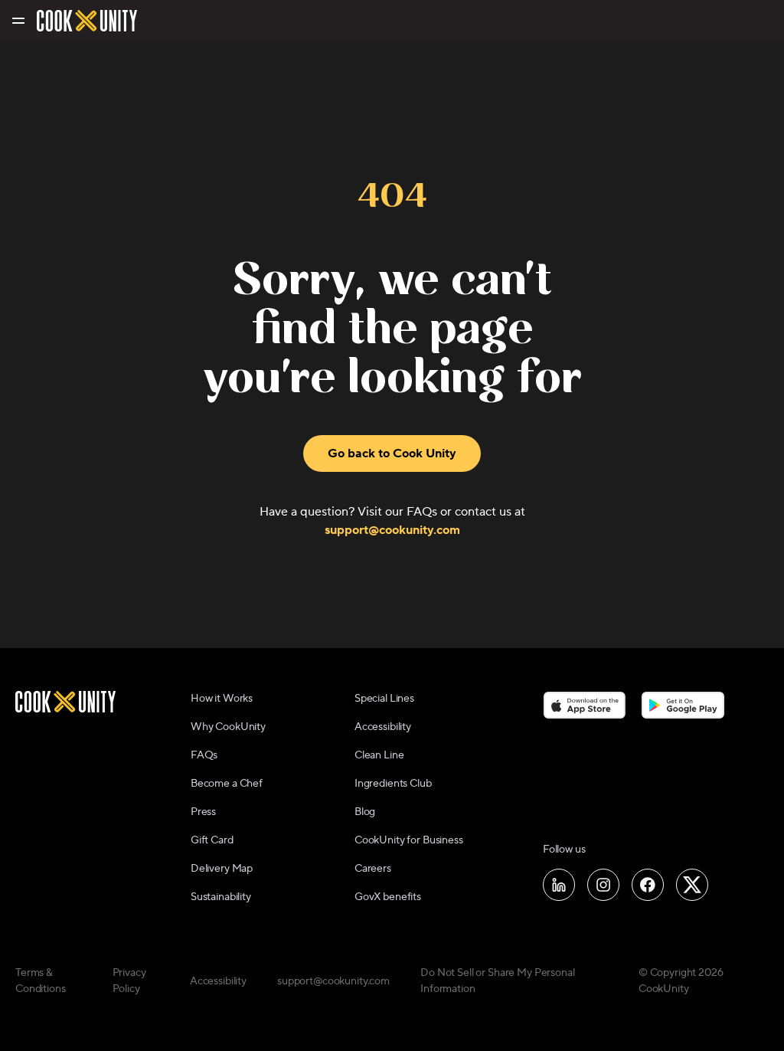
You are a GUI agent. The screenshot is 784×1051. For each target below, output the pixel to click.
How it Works (222, 699)
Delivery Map (222, 869)
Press (203, 812)
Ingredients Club (393, 784)
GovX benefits (387, 897)
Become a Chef (227, 784)
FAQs (204, 755)
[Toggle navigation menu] (17, 20)
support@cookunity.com (392, 530)
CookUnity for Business (408, 840)
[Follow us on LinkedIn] (559, 885)
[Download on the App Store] (584, 705)
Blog (364, 812)
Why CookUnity (228, 727)
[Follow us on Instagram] (603, 885)
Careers (372, 869)
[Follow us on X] (692, 885)
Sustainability (221, 897)
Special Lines (384, 699)
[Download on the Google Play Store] (683, 705)
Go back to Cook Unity (392, 453)
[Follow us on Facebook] (648, 885)
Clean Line (379, 755)
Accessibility (382, 727)
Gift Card (212, 840)
